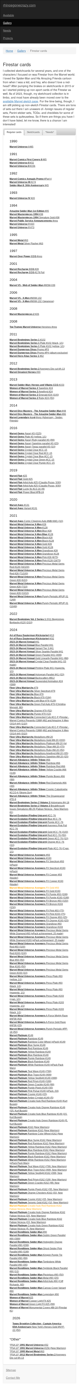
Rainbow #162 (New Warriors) (34, 1130)
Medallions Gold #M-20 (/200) (37, 740)
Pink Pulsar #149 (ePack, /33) (34, 1091)
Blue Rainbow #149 (29, 1055)
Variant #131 (23, 508)
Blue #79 (27, 694)
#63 (19, 240)
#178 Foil (27, 272)
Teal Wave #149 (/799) (30, 1071)
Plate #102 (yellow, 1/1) (37, 346)
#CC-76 (33, 815)
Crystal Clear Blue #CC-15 (31, 456)
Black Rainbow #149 (29, 1061)
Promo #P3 (29, 349)
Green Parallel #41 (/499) (36, 655)
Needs (7, 30)
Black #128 (32, 540)
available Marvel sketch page (20, 101)
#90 (28, 1232)
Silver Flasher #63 (26, 243)
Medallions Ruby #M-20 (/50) (37, 750)
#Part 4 (31, 179)
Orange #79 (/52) (31, 710)
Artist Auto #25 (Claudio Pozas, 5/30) (35, 482)
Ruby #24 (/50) (32, 398)
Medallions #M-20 (31, 737)
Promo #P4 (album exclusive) (39, 352)
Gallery (7, 23)
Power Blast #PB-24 (27, 492)
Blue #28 (31, 531)
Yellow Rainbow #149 (30, 1051)
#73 (22, 227)
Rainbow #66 (35, 763)
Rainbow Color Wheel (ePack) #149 (37, 1042)
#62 (27, 356)
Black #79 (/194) (30, 697)
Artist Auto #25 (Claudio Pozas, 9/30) (35, 485)
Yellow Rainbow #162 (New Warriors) (38, 1147)
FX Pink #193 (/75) (37, 914)
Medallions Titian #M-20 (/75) (37, 746)
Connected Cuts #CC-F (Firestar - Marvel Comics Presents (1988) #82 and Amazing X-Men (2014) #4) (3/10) (39, 730)
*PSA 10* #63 (27, 1351)
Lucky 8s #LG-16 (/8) (27, 489)
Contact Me (13, 1378)
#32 (22, 162)
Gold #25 (21, 479)
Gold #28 (31, 544)
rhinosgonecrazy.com (19, 4)
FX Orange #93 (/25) (38, 917)
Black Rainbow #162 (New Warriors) (38, 1156)
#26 (24, 314)
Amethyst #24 (31, 391)
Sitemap (11, 1370)
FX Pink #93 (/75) (37, 910)
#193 (30, 858)
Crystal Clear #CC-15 (28, 450)
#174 (23, 182)
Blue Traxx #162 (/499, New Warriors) (38, 1170)
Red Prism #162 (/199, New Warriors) (38, 1179)
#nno (34, 220)
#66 (30, 760)
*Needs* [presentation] (49, 132)
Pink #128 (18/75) (35, 560)
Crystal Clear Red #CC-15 (31, 453)
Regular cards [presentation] (14, 132)
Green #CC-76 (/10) (39, 838)
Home (9, 51)
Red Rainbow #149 (29, 1048)
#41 (24, 642)
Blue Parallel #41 (31, 645)
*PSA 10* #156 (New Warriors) (38, 1348)
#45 (29, 185)
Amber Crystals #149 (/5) (31, 1097)
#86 (38, 414)
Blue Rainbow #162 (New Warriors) (37, 1150)
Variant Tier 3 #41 (32, 648)
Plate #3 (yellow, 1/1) (28, 436)
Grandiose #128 (34, 554)
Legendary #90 (34, 1294)
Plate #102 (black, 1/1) (36, 343)
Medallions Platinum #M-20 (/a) (38, 743)
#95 (29, 211)
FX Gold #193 (35, 891)
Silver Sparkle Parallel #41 (36, 651)
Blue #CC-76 (35, 819)
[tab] (14, 132)
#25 (18, 475)
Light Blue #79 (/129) (33, 700)
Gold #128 (31, 547)
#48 (38, 411)
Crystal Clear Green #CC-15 (32, 459)
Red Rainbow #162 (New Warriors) (37, 1143)
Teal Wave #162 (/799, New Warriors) (38, 1166)
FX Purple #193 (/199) (39, 897)
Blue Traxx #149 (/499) (31, 1074)
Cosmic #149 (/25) (28, 1094)
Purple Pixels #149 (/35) (31, 1087)
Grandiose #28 (34, 550)
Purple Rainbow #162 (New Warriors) (38, 1153)
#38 (26, 214)
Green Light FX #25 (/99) (32, 1304)
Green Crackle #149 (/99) (32, 1084)
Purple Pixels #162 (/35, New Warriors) (39, 1189)
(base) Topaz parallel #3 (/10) (32, 446)
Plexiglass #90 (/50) (37, 1274)
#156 (22, 166)
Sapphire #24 (31, 388)
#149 (21, 1035)
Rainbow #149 (26, 1038)
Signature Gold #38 (34, 217)
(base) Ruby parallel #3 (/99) (32, 440)
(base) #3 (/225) (25, 433)
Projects (8, 38)
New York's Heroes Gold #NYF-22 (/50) (38, 1327)
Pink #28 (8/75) (34, 557)
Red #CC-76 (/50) (38, 835)
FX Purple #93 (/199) (39, 894)
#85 (21, 146)
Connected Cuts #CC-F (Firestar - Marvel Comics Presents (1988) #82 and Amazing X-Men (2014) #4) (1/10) (39, 720)
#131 (19, 505)
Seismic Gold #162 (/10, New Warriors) (39, 1202)
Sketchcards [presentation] (33, 132)
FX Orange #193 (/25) (39, 920)
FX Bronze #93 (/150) (39, 901)
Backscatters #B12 (32, 678)
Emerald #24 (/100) (34, 395)
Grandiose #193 (36, 927)
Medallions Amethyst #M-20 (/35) (39, 753)
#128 (29, 527)
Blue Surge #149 (27, 1045)
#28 (24, 269)
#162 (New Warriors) (29, 1127)
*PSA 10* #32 (29, 1345)
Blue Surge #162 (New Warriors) (36, 1140)
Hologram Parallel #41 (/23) (37, 674)
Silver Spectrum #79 (32, 691)
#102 (27, 339)
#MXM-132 (26, 298)
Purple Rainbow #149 (30, 1058)
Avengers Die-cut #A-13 (37, 369)
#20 (22, 198)
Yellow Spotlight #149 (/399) (33, 1078)
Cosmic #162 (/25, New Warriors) (36, 1199)
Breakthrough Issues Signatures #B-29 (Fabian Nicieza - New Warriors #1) (39, 809)
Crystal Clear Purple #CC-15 (32, 463)
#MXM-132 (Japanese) (32, 301)
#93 (30, 855)
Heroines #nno (33, 327)
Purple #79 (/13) (30, 714)
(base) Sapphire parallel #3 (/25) (34, 443)
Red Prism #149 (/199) (30, 1081)
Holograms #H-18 (39, 802)
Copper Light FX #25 (30, 1301)
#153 (37, 385)
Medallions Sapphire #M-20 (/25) (39, 756)
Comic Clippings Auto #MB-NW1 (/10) (36, 521)
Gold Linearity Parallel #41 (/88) (39, 658)
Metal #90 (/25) (34, 1278)
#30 (25, 372)
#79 (24, 687)
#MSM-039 (32, 285)
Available (8, 15)
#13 (32, 635)
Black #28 (31, 537)
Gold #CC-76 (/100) (39, 832)
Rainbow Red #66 (37, 766)
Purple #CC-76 (36, 822)
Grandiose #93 (36, 923)
